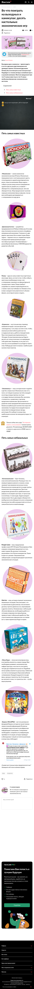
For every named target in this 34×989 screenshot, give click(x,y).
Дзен (14, 7)
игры (3, 773)
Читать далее (10, 760)
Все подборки (5, 959)
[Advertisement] (17, 837)
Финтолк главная (6, 7)
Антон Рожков (8, 60)
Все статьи (4, 954)
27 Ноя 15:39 (27, 760)
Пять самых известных (13, 90)
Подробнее (17, 905)
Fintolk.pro (20, 977)
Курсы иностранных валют (8, 963)
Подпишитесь (25, 54)
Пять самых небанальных (14, 93)
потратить (10, 773)
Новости (4, 950)
